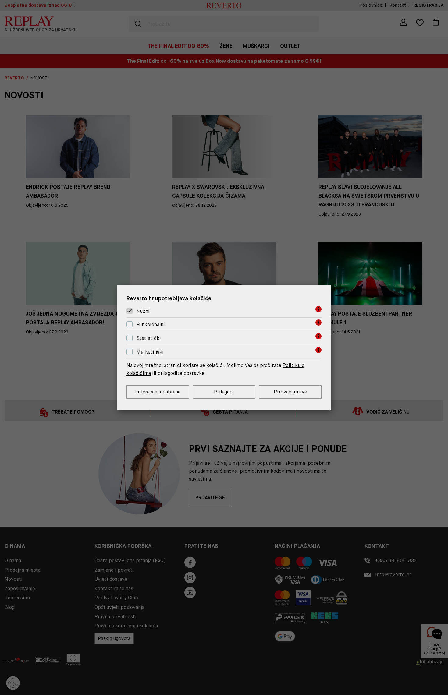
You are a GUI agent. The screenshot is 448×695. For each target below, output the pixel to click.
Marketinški (150, 352)
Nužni (143, 311)
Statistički (148, 338)
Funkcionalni (150, 324)
